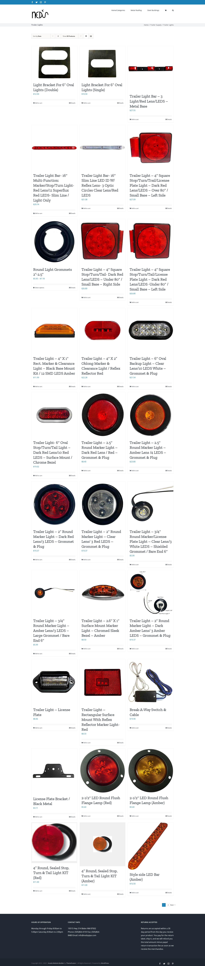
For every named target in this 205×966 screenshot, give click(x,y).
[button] (173, 10)
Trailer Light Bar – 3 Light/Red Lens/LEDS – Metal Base (149, 101)
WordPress (105, 963)
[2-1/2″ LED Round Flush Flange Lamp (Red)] (102, 770)
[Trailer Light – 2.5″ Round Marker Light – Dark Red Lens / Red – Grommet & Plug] (102, 415)
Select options (39, 288)
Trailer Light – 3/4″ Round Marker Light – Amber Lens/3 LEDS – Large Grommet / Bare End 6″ (51, 630)
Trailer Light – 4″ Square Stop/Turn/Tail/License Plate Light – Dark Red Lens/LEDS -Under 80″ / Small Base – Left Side (150, 279)
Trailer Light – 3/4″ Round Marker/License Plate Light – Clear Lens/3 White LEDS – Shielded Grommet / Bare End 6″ (151, 541)
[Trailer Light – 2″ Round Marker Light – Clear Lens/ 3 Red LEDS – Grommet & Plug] (102, 504)
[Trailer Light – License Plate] (54, 682)
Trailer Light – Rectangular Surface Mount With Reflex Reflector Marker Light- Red (101, 719)
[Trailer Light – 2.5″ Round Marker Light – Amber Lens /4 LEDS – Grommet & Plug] (151, 415)
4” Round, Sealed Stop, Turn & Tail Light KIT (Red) (51, 873)
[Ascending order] (58, 36)
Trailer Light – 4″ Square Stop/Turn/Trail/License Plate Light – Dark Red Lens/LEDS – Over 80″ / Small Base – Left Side (150, 185)
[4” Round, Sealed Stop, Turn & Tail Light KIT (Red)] (54, 842)
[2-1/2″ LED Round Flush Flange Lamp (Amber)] (151, 770)
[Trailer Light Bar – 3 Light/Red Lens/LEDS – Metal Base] (151, 69)
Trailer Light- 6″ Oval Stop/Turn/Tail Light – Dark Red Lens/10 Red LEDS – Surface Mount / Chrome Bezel (52, 452)
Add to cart (38, 103)
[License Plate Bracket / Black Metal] (54, 771)
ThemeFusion (71, 963)
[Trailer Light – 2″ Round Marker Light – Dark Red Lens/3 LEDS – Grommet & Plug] (54, 504)
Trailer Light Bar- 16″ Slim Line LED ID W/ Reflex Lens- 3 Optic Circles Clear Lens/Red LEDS (100, 185)
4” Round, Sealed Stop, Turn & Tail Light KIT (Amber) (100, 876)
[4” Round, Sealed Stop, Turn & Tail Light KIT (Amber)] (102, 844)
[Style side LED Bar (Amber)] (151, 846)
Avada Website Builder (56, 963)
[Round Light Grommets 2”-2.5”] (54, 242)
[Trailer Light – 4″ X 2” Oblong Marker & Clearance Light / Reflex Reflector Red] (102, 331)
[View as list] (91, 36)
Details (73, 103)
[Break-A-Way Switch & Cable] (151, 682)
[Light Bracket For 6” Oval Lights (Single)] (102, 63)
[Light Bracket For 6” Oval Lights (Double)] (54, 63)
